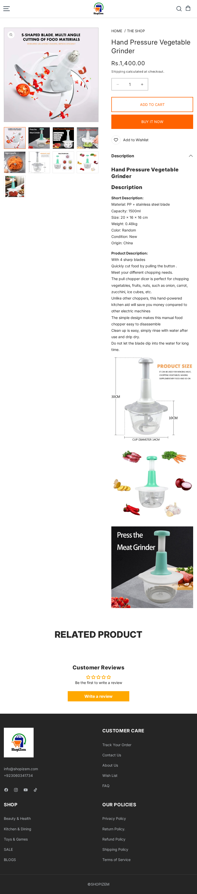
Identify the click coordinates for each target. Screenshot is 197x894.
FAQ (106, 785)
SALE (8, 849)
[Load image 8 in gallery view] (87, 162)
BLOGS (10, 859)
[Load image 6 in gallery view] (39, 162)
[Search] (179, 9)
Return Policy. (113, 829)
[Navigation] (6, 9)
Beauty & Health (17, 818)
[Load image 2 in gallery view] (39, 138)
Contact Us (111, 755)
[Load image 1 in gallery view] (15, 138)
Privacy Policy (114, 818)
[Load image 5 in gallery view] (15, 162)
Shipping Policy (115, 849)
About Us (110, 765)
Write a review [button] (98, 696)
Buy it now (152, 121)
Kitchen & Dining (17, 829)
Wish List (109, 775)
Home (116, 31)
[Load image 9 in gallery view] (15, 186)
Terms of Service (116, 859)
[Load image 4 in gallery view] (87, 138)
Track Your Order (116, 745)
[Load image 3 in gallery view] (63, 138)
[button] (187, 8)
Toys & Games (16, 839)
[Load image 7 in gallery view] (63, 162)
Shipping (118, 71)
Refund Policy (113, 839)
